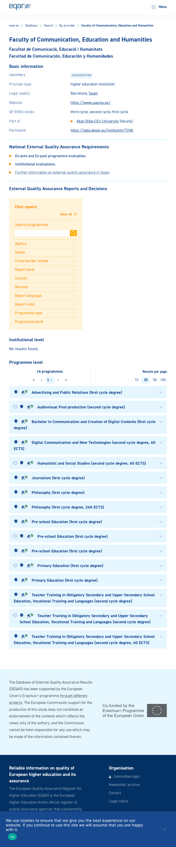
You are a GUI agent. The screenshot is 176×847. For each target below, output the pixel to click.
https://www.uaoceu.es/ (90, 103)
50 (155, 380)
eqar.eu (14, 25)
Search (48, 25)
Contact (115, 793)
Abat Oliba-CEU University (98, 121)
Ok (12, 837)
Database (31, 25)
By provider (67, 25)
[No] (164, 829)
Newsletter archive (124, 785)
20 (146, 380)
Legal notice (118, 801)
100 (163, 380)
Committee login (126, 777)
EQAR (20, 7)
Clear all (66, 214)
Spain (93, 94)
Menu (162, 7)
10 (136, 380)
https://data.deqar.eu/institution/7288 (102, 131)
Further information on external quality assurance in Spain (62, 173)
